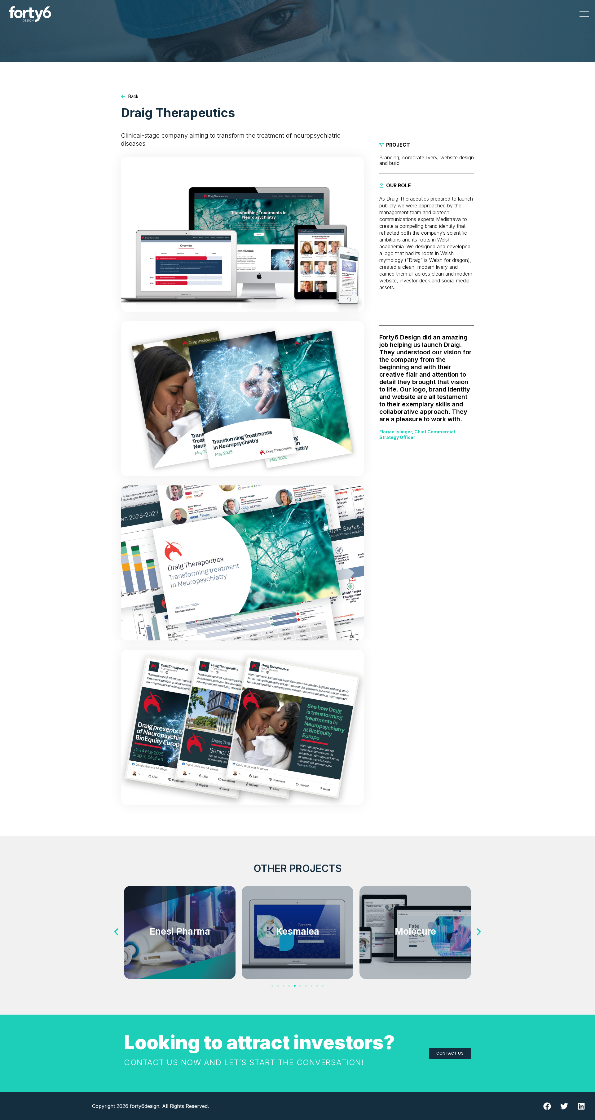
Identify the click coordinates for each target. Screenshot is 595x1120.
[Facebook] (547, 1106)
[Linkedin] (581, 1106)
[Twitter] (564, 1106)
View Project (180, 951)
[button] (116, 931)
